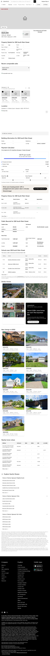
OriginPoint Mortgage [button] (16, 150)
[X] (7, 612)
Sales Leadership (5, 569)
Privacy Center (32, 615)
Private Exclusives (21, 567)
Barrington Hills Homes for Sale (8, 508)
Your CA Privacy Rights (33, 618)
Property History (21, 4)
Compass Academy (22, 584)
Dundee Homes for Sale (6, 501)
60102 (15, 36)
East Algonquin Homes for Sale (8, 490)
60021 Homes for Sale (6, 526)
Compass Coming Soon (23, 569)
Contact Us (3, 577)
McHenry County (11, 58)
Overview (10, 4)
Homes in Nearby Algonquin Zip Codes (12, 514)
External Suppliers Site (22, 604)
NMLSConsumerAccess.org (22, 652)
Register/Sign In (45, 1)
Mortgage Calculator (22, 582)
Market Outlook (21, 573)
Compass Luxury (21, 578)
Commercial (20, 596)
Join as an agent (5, 573)
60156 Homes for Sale (6, 516)
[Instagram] (2, 612)
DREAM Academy (12, 272)
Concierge (20, 565)
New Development (22, 594)
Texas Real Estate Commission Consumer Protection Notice (12, 643)
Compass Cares (21, 588)
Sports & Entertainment (23, 598)
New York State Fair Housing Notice (8, 645)
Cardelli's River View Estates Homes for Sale (10, 487)
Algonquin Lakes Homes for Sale (8, 482)
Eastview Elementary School (14, 259)
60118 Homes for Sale (6, 521)
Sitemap (19, 608)
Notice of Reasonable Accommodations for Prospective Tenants (13, 648)
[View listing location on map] (26, 34)
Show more (4, 492)
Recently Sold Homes (22, 606)
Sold (9, 45)
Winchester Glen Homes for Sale (8, 480)
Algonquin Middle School (13, 264)
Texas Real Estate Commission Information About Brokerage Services (14, 642)
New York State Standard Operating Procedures (10, 646)
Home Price (4, 176)
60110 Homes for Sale (6, 524)
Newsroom (3, 580)
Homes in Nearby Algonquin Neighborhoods (13, 478)
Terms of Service (25, 615)
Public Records (29, 4)
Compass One (21, 575)
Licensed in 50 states (6, 653)
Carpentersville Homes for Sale (8, 505)
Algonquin (18, 108)
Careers (3, 575)
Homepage (3, 108)
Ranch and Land (21, 602)
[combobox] (22, 1)
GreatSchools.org (20, 276)
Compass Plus (21, 586)
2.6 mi (45, 268)
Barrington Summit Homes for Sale (8, 485)
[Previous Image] (4, 291)
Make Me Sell (20, 577)
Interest (27, 169)
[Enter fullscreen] (46, 111)
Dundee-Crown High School (14, 268)
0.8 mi (45, 259)
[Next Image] (23, 291)
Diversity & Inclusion (22, 590)
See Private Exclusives (33, 321)
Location (15, 4)
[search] (35, 1)
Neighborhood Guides (22, 592)
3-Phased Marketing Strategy (24, 571)
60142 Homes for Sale (6, 519)
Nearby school (32, 272)
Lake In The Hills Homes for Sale (8, 498)
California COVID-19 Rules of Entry (18, 618)
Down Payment (28, 176)
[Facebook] (5, 612)
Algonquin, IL (10, 36)
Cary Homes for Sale (6, 503)
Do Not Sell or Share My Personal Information (11, 615)
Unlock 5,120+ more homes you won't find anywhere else (36, 313)
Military (19, 600)
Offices (3, 578)
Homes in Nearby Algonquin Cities (10, 496)
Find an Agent (21, 580)
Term (2, 169)
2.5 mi (45, 272)
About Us (3, 565)
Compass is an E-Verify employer (24, 617)
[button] (1, 1)
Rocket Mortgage (26, 150)
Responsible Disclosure (11, 617)
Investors (3, 571)
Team (2, 567)
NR (3, 272)
